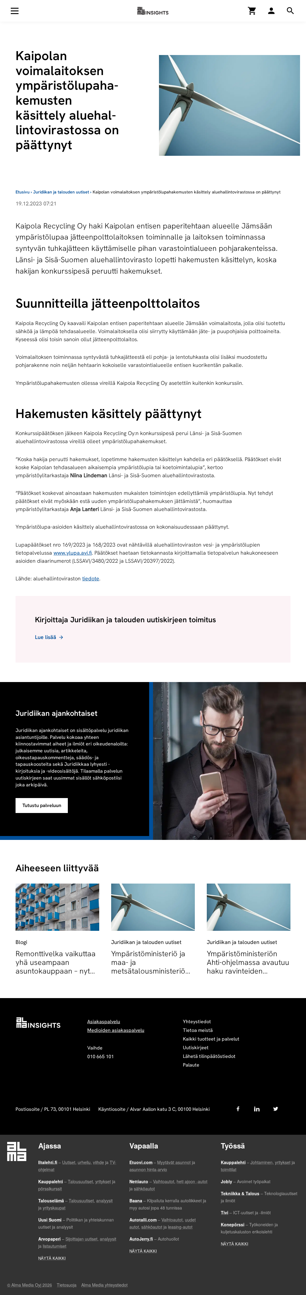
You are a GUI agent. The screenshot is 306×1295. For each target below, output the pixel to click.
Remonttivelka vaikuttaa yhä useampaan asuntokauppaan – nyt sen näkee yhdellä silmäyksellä (56, 971)
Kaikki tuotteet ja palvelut (211, 1039)
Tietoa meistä (198, 1030)
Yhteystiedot (197, 1021)
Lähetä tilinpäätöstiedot (209, 1056)
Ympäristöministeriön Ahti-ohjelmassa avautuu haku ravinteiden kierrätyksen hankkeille (248, 967)
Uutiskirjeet (196, 1047)
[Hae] (271, 11)
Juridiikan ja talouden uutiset (61, 192)
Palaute (191, 1065)
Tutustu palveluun (41, 805)
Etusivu (23, 192)
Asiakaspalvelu (103, 1021)
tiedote (90, 578)
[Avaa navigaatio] (14, 10)
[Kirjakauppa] (252, 11)
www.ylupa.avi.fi (72, 552)
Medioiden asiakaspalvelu (115, 1030)
